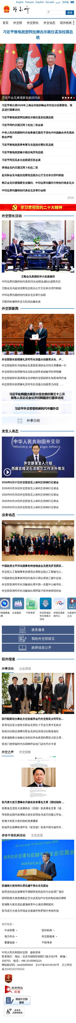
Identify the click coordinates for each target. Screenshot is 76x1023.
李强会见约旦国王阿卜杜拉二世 (20, 167)
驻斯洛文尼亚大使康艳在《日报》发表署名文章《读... (32, 808)
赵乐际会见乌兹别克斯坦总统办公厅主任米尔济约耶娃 (33, 175)
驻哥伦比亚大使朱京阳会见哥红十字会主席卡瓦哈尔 (31, 724)
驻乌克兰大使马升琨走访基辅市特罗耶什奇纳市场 (30, 910)
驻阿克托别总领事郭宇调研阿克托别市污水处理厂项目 (33, 891)
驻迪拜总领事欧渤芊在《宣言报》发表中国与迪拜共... (32, 827)
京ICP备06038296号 (47, 964)
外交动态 (49, 22)
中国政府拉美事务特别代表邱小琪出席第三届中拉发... (32, 578)
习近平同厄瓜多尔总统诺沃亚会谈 (21, 159)
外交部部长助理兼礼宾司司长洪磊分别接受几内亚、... (32, 384)
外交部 (17, 22)
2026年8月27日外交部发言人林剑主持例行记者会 (30, 482)
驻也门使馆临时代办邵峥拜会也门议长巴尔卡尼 (29, 743)
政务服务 (38, 630)
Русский (50, 2)
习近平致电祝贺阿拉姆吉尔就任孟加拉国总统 (27, 117)
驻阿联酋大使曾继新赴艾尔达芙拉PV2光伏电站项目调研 (34, 898)
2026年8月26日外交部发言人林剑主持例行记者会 (30, 488)
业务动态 (8, 515)
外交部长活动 (12, 216)
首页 (5, 22)
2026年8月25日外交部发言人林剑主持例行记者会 (30, 494)
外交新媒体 (48, 936)
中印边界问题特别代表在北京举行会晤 (24, 190)
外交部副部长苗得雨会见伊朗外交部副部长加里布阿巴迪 (34, 378)
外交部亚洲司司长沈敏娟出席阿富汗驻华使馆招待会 (31, 590)
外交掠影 (25, 752)
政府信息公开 (41, 647)
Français (29, 2)
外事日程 (33, 420)
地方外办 (9, 936)
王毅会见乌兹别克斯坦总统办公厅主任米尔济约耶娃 (31, 288)
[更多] (71, 197)
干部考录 (47, 942)
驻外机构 (66, 22)
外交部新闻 (10, 308)
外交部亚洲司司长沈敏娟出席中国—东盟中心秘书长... (32, 584)
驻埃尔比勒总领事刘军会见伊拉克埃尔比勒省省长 (30, 731)
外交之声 (8, 752)
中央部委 (9, 930)
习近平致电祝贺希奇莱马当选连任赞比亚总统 (27, 144)
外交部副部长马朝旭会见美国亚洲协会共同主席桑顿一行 (34, 365)
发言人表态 (10, 431)
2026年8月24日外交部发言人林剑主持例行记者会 (30, 500)
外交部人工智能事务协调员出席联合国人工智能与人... (32, 571)
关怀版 (65, 2)
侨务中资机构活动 (13, 835)
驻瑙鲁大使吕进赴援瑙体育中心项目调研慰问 (27, 904)
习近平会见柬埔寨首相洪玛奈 (21, 97)
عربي (58, 2)
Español (40, 2)
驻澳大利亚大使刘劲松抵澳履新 (20, 820)
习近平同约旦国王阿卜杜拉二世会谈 (22, 124)
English (20, 2)
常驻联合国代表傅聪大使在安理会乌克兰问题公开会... (32, 814)
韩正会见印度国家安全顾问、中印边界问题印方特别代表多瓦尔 (38, 182)
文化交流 (37, 835)
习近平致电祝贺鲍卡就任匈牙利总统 (22, 152)
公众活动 (25, 668)
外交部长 (33, 22)
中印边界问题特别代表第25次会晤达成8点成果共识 (31, 281)
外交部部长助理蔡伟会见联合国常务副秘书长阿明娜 (31, 371)
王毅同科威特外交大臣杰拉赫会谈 (21, 301)
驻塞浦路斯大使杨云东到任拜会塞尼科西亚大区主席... (32, 737)
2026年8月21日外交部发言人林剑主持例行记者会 (30, 507)
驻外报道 (8, 659)
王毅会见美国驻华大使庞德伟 (38, 276)
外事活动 (8, 668)
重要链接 (9, 942)
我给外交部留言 (43, 639)
